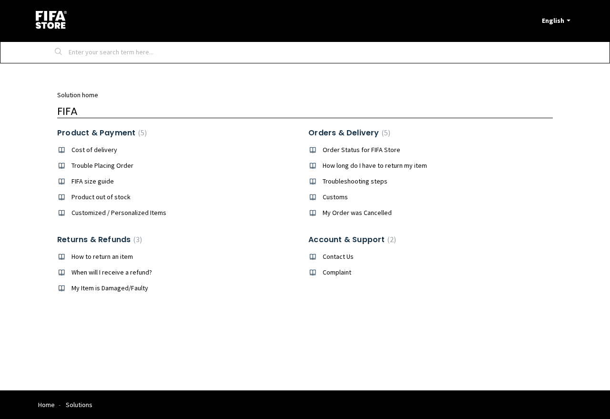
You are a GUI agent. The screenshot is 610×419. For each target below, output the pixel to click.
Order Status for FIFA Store (361, 149)
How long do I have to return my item (375, 165)
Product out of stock (101, 197)
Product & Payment (100, 132)
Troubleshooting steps (355, 181)
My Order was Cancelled (357, 212)
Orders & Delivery (348, 132)
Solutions (79, 404)
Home (46, 404)
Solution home (77, 95)
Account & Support (351, 239)
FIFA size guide (92, 181)
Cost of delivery (94, 149)
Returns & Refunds (98, 239)
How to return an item (102, 256)
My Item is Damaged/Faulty (109, 288)
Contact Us (338, 256)
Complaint (337, 272)
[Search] (58, 52)
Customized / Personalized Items (118, 212)
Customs (335, 197)
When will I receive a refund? (111, 272)
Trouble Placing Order (102, 165)
